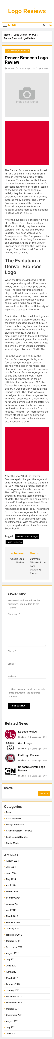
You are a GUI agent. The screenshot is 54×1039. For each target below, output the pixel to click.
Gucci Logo (25, 743)
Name (12, 651)
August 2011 (12, 1021)
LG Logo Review (27, 731)
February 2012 (13, 984)
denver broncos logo (27, 536)
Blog (8, 812)
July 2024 (11, 867)
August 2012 (12, 953)
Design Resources (15, 824)
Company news (13, 818)
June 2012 (11, 965)
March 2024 (12, 891)
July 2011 (11, 1027)
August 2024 (12, 860)
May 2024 (11, 879)
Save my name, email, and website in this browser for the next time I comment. (27, 693)
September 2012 (14, 947)
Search (8, 787)
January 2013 (12, 928)
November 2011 (14, 1002)
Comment (14, 614)
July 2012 (11, 959)
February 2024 (13, 897)
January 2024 (12, 904)
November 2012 (14, 935)
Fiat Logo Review (28, 755)
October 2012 (13, 941)
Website (12, 676)
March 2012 (12, 978)
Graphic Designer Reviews (19, 830)
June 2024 (11, 873)
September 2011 (14, 1015)
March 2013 (12, 916)
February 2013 (13, 922)
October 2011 (13, 1009)
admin (11, 68)
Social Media (12, 843)
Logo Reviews (27, 11)
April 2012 (11, 971)
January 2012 (12, 990)
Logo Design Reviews (17, 50)
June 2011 (11, 1033)
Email (12, 663)
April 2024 (11, 885)
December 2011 (14, 996)
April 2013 (11, 910)
